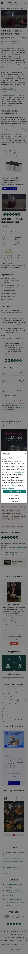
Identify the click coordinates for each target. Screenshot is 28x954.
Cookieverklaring (14, 501)
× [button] (25, 453)
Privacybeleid (11, 488)
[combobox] (23, 453)
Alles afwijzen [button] (14, 495)
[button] (14, 498)
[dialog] (14, 477)
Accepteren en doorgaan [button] (14, 491)
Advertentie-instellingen (12, 485)
